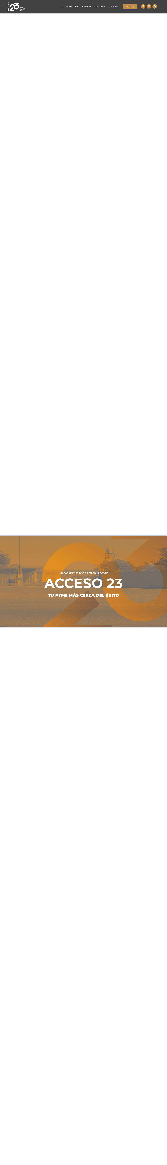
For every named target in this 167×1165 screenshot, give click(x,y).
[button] (130, 6)
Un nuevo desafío (69, 6)
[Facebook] (154, 6)
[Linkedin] (149, 6)
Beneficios (86, 6)
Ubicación (100, 6)
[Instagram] (143, 6)
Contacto (113, 6)
